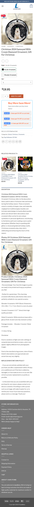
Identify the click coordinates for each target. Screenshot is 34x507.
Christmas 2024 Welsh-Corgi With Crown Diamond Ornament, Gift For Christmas (8, 177)
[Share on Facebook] (6, 141)
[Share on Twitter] (10, 141)
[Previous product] (6, 60)
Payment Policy (6, 467)
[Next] (32, 171)
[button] (2, 6)
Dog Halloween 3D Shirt (10, 137)
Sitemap (4, 449)
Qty (2, 79)
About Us (4, 434)
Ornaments (21, 134)
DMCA (3, 471)
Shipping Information (8, 463)
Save (4, 15)
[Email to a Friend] (13, 141)
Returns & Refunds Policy (9, 438)
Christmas (19, 46)
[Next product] (3, 60)
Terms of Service (6, 445)
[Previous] (1, 171)
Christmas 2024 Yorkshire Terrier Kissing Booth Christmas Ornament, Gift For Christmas (25, 178)
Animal (10, 134)
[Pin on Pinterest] (16, 141)
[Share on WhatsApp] (3, 141)
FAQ (2, 441)
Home (3, 46)
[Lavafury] (17, 6)
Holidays (10, 46)
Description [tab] (5, 189)
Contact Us (5, 460)
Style (3, 65)
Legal (3, 474)
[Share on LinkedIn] (20, 141)
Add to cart (16, 96)
